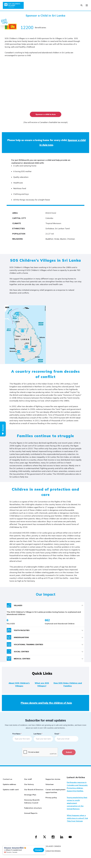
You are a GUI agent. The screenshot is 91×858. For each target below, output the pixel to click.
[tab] (45, 605)
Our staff (28, 779)
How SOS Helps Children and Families (68, 684)
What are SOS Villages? (42, 684)
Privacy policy (51, 798)
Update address (9, 784)
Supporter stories (53, 779)
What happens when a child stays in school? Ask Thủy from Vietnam (77, 818)
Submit (69, 752)
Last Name (38, 734)
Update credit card (10, 789)
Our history (29, 784)
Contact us (7, 779)
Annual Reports (30, 813)
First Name (17, 734)
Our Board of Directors (33, 789)
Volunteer (50, 784)
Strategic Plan (30, 795)
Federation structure (33, 808)
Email (57, 734)
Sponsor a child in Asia (46, 114)
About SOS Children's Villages (19, 684)
